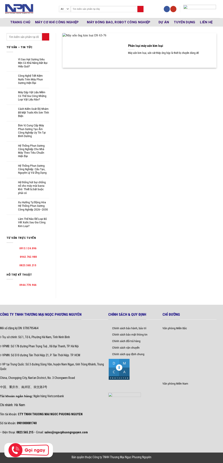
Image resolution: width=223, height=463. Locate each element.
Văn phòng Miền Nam (175, 383)
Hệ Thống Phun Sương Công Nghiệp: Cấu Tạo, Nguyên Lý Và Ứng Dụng (32, 169)
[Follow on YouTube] (173, 9)
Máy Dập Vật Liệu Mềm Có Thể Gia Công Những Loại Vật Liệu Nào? (32, 95)
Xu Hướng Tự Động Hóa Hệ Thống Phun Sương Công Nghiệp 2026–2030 (33, 205)
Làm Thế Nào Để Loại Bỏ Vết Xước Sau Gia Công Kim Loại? (32, 222)
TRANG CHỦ (20, 22)
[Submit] (140, 9)
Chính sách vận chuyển (126, 347)
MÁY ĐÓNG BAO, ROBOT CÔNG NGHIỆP (118, 22)
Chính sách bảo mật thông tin (129, 334)
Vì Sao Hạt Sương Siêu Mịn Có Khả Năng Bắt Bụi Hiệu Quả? (32, 63)
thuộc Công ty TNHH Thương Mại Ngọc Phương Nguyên (118, 457)
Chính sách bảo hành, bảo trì (129, 328)
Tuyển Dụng (184, 22)
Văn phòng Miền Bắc (174, 328)
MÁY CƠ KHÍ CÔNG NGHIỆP (57, 22)
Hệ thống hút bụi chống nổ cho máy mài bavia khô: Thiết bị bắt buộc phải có (32, 187)
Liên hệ (206, 22)
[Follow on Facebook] (167, 9)
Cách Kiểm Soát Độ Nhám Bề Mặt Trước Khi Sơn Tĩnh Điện (33, 112)
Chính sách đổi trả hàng (126, 341)
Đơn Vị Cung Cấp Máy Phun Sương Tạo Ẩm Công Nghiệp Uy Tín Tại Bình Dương (32, 131)
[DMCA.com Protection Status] (119, 369)
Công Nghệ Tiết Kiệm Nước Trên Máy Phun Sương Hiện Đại (30, 79)
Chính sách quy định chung (128, 354)
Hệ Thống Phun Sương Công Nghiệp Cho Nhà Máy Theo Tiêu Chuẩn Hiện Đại (31, 151)
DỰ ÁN (164, 22)
